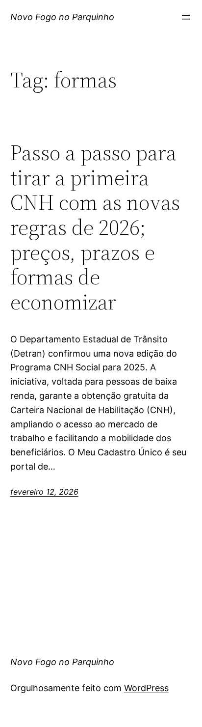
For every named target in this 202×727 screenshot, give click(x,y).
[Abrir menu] (186, 17)
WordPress (146, 688)
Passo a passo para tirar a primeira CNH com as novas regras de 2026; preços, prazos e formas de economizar (95, 227)
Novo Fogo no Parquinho (62, 17)
